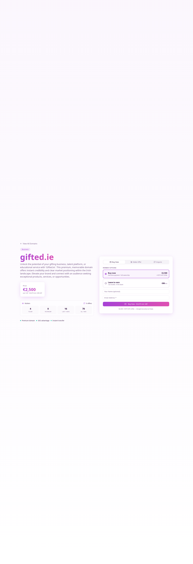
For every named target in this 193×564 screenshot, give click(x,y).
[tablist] (136, 262)
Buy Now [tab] (115, 262)
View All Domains (30, 243)
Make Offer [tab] (137, 262)
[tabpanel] (136, 288)
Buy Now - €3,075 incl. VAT (138, 304)
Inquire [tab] (159, 262)
